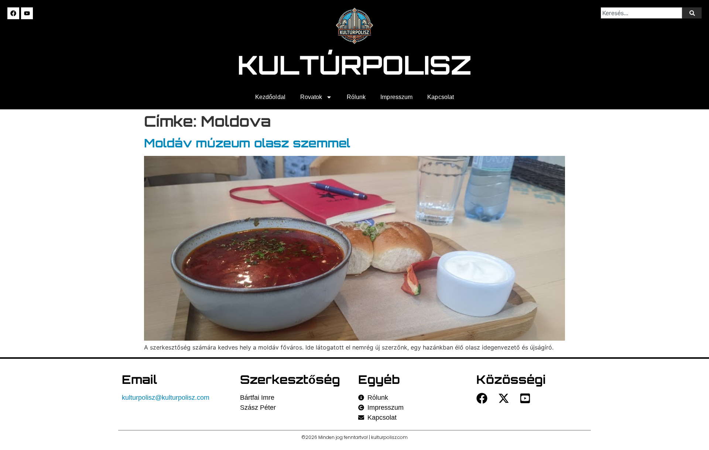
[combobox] (641, 12)
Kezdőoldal (270, 97)
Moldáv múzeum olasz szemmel (247, 143)
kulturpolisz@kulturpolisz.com (165, 397)
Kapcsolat (440, 97)
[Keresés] (692, 12)
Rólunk (356, 97)
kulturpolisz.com (389, 437)
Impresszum (396, 97)
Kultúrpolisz (354, 64)
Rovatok (311, 97)
